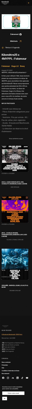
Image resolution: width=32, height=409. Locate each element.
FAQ (3, 368)
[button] (28, 3)
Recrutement (5, 373)
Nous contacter (6, 362)
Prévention (5, 365)
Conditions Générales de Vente (10, 371)
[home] (5, 2)
